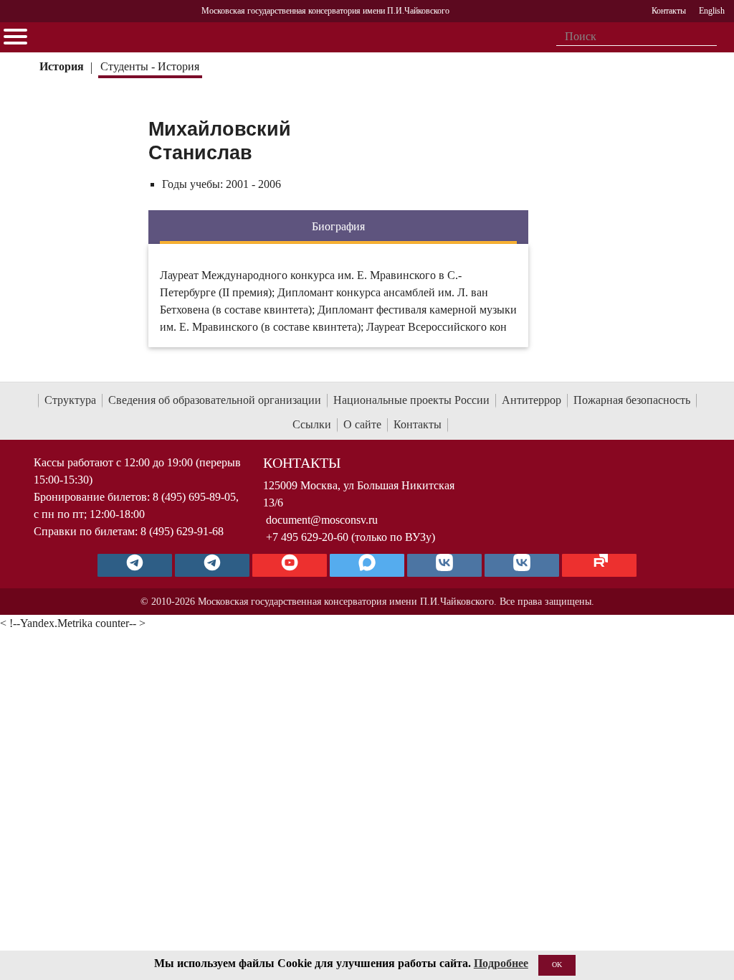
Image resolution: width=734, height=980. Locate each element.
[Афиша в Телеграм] (599, 565)
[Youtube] (289, 565)
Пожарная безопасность (631, 400)
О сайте (362, 424)
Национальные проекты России (411, 400)
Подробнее (501, 963)
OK (557, 965)
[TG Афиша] (212, 565)
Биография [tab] (338, 226)
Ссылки (311, 424)
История (61, 66)
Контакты (418, 424)
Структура (70, 400)
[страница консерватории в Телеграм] (134, 565)
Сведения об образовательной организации (214, 400)
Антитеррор (531, 400)
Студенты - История (149, 66)
